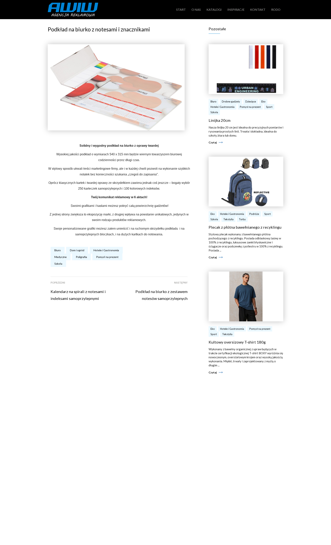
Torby (242, 219)
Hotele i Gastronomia (106, 250)
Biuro (57, 250)
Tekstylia (228, 219)
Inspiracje (235, 9)
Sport (269, 106)
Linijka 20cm (219, 120)
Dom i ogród (77, 250)
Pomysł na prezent (107, 257)
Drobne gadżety (231, 101)
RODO (275, 9)
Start (181, 9)
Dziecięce (250, 101)
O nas (196, 9)
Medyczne (60, 257)
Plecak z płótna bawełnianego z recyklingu (245, 227)
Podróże (254, 213)
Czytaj (213, 142)
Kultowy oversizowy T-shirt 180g (237, 342)
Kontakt (257, 9)
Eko (263, 101)
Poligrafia (81, 257)
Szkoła (58, 263)
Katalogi (214, 9)
